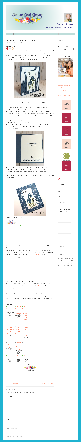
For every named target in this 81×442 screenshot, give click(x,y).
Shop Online (26, 34)
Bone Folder (18, 359)
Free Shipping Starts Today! (62, 93)
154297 (25, 323)
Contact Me (63, 34)
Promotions (47, 34)
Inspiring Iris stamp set (12, 373)
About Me (17, 34)
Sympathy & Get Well (30, 372)
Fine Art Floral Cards (47, 383)
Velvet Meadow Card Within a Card (64, 95)
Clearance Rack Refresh (13, 383)
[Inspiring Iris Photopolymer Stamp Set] (10, 311)
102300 (18, 360)
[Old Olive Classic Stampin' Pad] (10, 347)
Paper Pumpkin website (34, 254)
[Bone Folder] (18, 358)
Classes (55, 34)
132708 (18, 352)
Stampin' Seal (26, 359)
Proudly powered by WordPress (14, 434)
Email (8, 419)
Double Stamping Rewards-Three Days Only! (66, 85)
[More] (13, 48)
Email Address (60, 219)
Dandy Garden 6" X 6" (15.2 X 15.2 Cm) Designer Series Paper (25, 322)
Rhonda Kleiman (18, 42)
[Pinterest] (7, 48)
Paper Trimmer (10, 359)
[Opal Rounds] (25, 344)
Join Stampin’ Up (36, 34)
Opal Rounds (25, 346)
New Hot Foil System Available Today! (64, 90)
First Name (60, 227)
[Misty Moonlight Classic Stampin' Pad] (25, 336)
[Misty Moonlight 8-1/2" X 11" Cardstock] (10, 333)
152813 (25, 360)
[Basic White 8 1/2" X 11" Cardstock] (18, 333)
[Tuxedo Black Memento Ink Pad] (18, 349)
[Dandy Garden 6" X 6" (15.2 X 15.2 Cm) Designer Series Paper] (25, 319)
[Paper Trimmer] (10, 358)
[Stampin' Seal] (25, 358)
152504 (18, 316)
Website (9, 424)
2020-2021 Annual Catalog (17, 372)
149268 (10, 314)
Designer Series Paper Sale (62, 87)
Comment (9, 397)
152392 (10, 360)
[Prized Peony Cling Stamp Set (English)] (18, 313)
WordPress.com (18, 436)
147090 (10, 350)
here (39, 285)
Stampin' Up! (23, 373)
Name (8, 414)
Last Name (60, 236)
